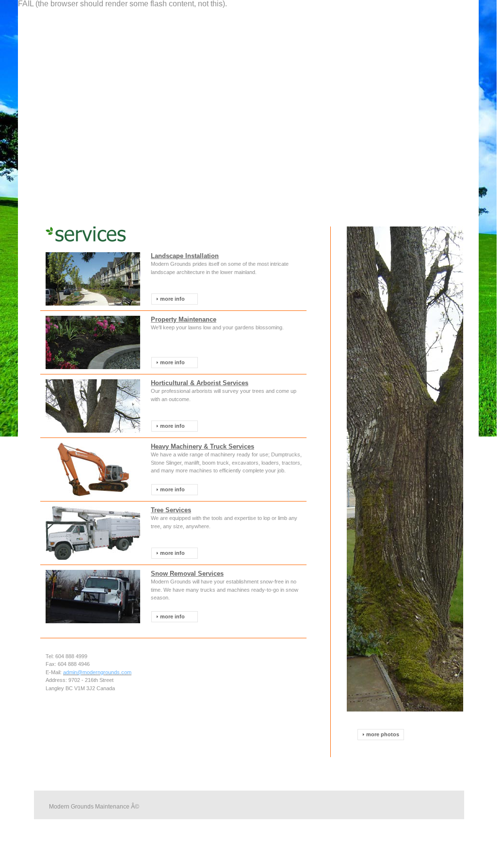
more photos (382, 734)
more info (172, 299)
